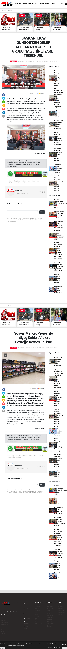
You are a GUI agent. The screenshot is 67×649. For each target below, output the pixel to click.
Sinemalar (49, 619)
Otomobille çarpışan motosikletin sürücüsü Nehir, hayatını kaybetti (58, 154)
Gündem (18, 3)
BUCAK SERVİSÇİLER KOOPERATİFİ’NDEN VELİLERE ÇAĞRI (60, 203)
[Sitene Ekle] (5, 614)
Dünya (42, 3)
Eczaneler (49, 613)
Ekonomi (31, 3)
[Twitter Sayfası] (4, 611)
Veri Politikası (4, 624)
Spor (36, 3)
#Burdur (26, 183)
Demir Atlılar (40, 117)
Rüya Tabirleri (61, 612)
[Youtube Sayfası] (11, 611)
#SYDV (41, 455)
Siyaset (24, 3)
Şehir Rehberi (50, 623)
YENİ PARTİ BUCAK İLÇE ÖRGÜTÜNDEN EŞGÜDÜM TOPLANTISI (58, 267)
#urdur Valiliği (10, 455)
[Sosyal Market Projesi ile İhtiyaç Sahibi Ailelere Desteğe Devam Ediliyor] (23, 367)
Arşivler (28, 618)
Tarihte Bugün (50, 617)
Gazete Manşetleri (49, 626)
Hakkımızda (4, 620)
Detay (50, 647)
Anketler (60, 608)
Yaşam (37, 622)
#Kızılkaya (9, 181)
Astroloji (60, 614)
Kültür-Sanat (38, 624)
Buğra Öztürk (30, 117)
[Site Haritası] (2, 614)
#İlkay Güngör (17, 181)
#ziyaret (20, 183)
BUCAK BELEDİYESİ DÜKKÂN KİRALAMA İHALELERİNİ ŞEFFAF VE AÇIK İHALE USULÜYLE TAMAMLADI (58, 251)
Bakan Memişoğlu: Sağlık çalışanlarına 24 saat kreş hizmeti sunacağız (58, 138)
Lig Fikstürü (50, 615)
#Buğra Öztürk (26, 181)
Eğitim (53, 3)
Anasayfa (3, 10)
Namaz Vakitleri (49, 611)
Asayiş (47, 3)
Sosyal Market (31, 412)
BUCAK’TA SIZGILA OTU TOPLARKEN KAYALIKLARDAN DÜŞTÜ (59, 235)
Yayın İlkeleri (4, 622)
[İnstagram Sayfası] (8, 611)
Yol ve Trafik (50, 608)
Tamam (57, 647)
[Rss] (17, 611)
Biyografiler (61, 610)
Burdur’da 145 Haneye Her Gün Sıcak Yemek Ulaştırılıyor (58, 124)
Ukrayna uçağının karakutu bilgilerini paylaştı (57, 278)
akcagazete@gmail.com (21, 193)
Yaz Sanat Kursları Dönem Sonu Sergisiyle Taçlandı (58, 168)
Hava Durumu (50, 606)
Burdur (34, 421)
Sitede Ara (61, 606)
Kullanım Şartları (5, 630)
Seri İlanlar (49, 621)
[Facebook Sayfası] (2, 611)
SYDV (15, 412)
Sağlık (36, 620)
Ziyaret (9, 108)
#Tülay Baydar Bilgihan (21, 455)
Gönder (42, 212)
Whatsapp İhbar (5, 632)
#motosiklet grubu (12, 183)
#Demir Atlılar (35, 181)
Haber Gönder (4, 633)
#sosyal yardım (11, 457)
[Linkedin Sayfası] (14, 611)
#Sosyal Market (33, 455)
